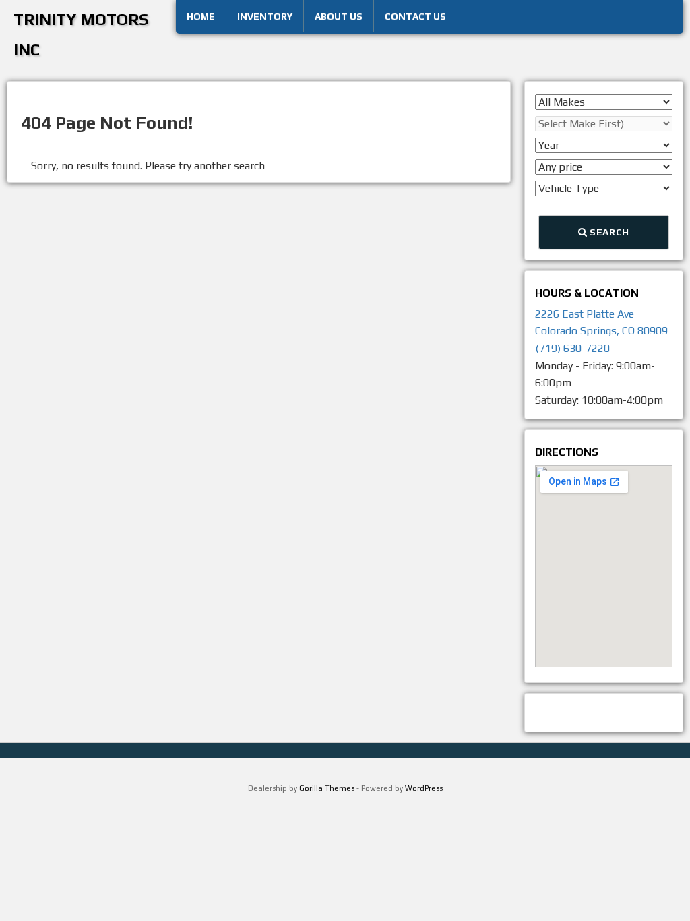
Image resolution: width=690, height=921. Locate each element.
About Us (339, 16)
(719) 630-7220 (572, 348)
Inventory (264, 16)
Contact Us (415, 16)
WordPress (424, 788)
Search (609, 232)
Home (201, 16)
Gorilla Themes (326, 788)
